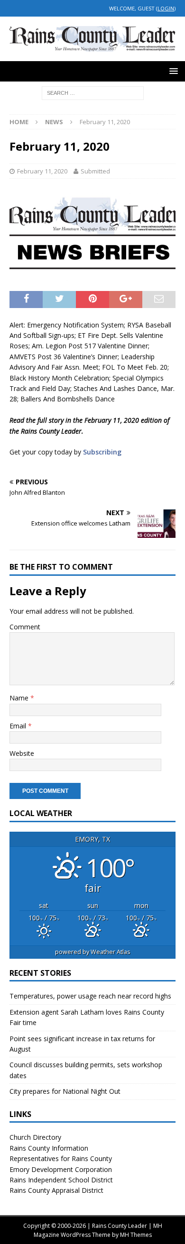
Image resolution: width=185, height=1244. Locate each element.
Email (18, 725)
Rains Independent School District (61, 1179)
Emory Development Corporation (60, 1169)
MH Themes (136, 1235)
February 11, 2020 (42, 171)
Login (165, 8)
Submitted (95, 171)
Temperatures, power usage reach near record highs (90, 995)
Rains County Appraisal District (56, 1190)
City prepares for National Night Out (64, 1091)
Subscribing (102, 451)
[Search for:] (93, 92)
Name (19, 697)
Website (21, 753)
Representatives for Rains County (60, 1158)
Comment (24, 626)
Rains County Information (48, 1148)
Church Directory (35, 1137)
